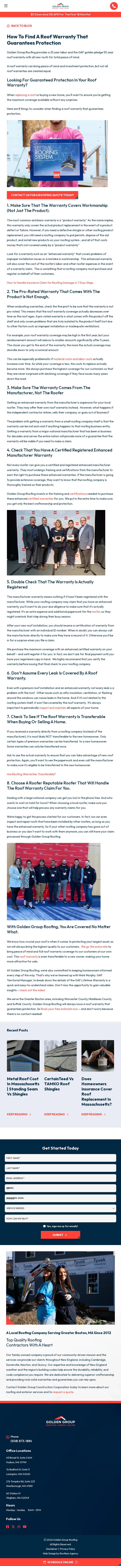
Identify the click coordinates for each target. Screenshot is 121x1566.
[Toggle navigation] (6, 5)
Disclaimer (52, 1548)
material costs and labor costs (73, 359)
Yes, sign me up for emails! (62, 1226)
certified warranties (40, 498)
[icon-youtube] (24, 1527)
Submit (58, 1235)
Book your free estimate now (59, 1009)
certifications (78, 494)
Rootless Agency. (69, 1553)
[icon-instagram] (18, 1527)
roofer (96, 611)
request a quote (63, 1392)
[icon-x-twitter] (13, 1527)
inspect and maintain (52, 708)
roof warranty (29, 956)
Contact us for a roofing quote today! (42, 195)
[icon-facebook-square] (7, 1527)
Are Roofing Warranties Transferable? (31, 774)
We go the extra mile (94, 946)
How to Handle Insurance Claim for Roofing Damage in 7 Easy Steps (50, 282)
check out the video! (32, 990)
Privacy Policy (67, 1548)
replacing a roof (25, 95)
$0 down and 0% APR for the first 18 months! (60, 14)
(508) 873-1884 (21, 1441)
